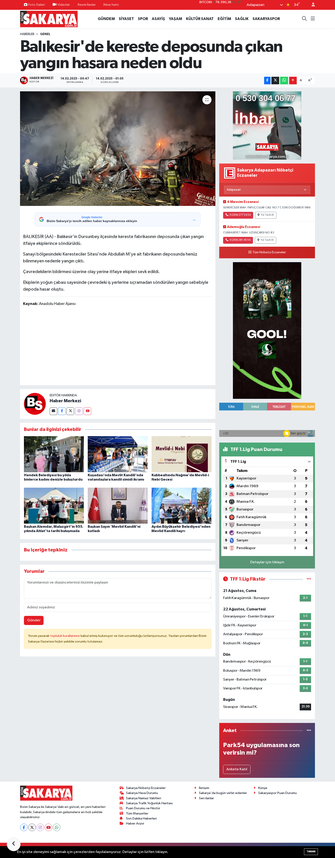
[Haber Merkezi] (35, 404)
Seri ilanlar (206, 798)
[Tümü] (309, 731)
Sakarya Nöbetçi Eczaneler (146, 788)
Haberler (27, 34)
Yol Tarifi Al (267, 215)
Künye (262, 788)
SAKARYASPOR (266, 19)
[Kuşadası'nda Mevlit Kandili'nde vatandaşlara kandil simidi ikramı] (118, 454)
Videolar (63, 4)
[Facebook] (62, 411)
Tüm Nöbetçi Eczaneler (269, 252)
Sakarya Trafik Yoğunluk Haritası (149, 803)
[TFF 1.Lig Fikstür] (309, 579)
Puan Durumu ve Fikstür (143, 808)
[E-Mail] (53, 411)
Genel (45, 34)
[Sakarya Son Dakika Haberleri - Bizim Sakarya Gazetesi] (49, 19)
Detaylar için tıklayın (267, 562)
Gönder (34, 620)
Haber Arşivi (135, 823)
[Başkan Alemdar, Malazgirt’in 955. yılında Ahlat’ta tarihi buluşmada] (54, 505)
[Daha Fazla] (293, 80)
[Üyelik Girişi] (311, 5)
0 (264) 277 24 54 (240, 215)
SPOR (143, 19)
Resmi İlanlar (87, 4)
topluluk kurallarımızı (65, 636)
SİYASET (126, 19)
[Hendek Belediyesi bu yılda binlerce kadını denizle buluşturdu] (54, 454)
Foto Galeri (36, 4)
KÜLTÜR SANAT (200, 19)
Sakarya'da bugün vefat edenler (223, 793)
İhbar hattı (111, 4)
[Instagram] (79, 411)
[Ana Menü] (313, 19)
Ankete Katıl (236, 769)
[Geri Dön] (14, 844)
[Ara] (304, 19)
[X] (32, 827)
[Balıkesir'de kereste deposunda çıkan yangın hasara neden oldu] (117, 148)
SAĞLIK (242, 19)
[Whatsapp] (56, 827)
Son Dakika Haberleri (141, 818)
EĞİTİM (224, 19)
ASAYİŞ (158, 19)
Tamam (311, 851)
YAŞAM (175, 19)
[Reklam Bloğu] (267, 126)
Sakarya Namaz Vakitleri (143, 798)
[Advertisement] (118, 347)
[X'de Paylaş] (275, 80)
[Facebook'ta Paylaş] (267, 80)
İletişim (204, 788)
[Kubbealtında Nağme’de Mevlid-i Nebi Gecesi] (181, 454)
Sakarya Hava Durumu (142, 793)
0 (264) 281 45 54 (239, 240)
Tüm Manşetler (137, 813)
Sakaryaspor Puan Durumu (277, 793)
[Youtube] (87, 411)
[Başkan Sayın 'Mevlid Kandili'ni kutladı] (118, 505)
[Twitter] (70, 411)
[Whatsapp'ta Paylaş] (284, 80)
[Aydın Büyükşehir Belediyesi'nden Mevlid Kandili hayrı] (181, 505)
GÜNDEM (106, 19)
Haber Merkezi (65, 401)
